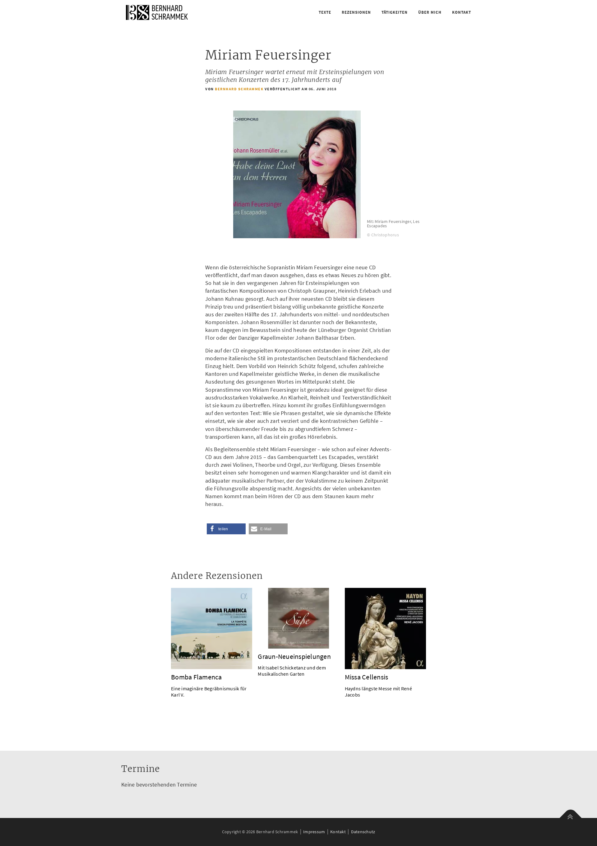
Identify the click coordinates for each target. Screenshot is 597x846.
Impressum (314, 831)
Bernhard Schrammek (239, 89)
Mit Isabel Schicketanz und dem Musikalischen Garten (292, 670)
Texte (325, 12)
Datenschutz (363, 831)
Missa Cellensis (366, 677)
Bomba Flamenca (196, 677)
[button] (226, 528)
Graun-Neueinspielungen (294, 656)
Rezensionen (356, 12)
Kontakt (461, 12)
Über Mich (430, 12)
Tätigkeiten (395, 12)
